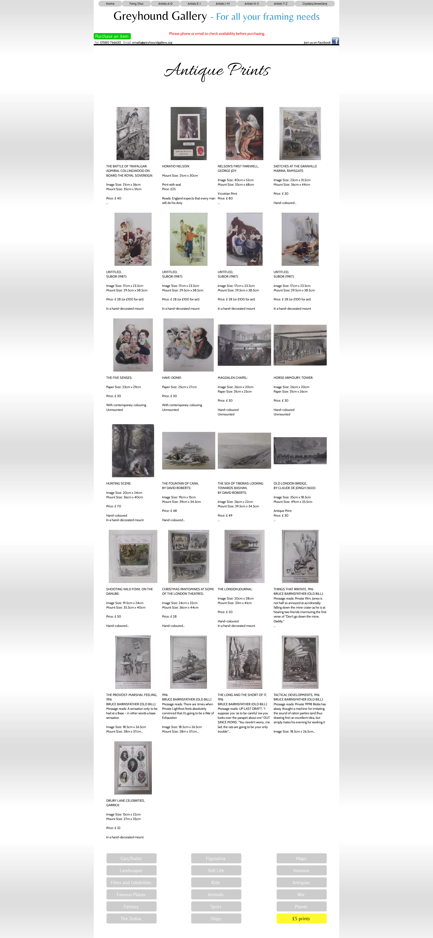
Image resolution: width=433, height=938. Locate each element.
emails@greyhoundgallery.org (152, 42)
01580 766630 (110, 42)
